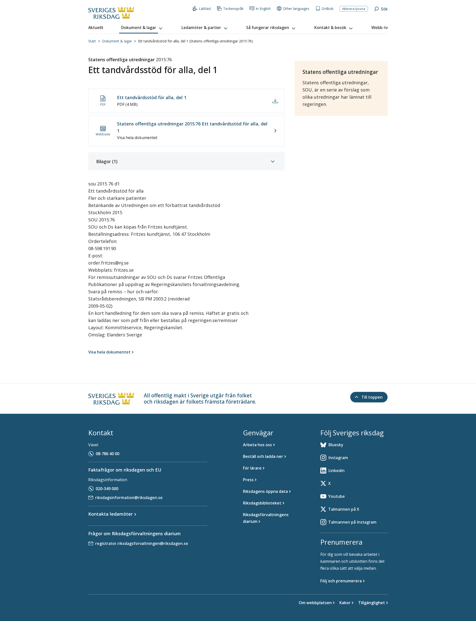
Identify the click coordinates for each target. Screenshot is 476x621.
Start (92, 41)
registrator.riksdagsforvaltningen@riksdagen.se (141, 543)
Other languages (296, 8)
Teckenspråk (233, 8)
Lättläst (205, 8)
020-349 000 (107, 488)
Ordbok (327, 8)
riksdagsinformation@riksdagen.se (129, 497)
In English (263, 8)
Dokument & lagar (117, 41)
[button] (142, 28)
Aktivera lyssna (353, 8)
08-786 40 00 (107, 453)
